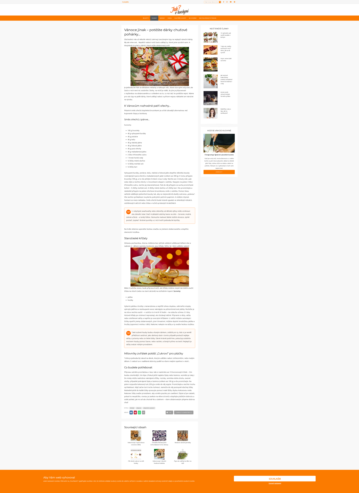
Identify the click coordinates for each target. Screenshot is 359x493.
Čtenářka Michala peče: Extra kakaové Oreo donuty (159, 444)
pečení (132, 408)
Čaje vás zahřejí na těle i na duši (182, 462)
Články (154, 18)
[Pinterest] (234, 2)
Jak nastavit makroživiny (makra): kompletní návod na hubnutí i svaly (226, 79)
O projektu (125, 2)
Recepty (146, 18)
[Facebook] (223, 2)
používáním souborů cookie (184, 481)
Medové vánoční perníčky (183, 442)
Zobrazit (219, 172)
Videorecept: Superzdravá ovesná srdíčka (136, 444)
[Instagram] (227, 2)
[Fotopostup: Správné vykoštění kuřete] (219, 143)
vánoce (138, 408)
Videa (170, 18)
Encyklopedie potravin (207, 18)
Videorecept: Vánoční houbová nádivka (159, 462)
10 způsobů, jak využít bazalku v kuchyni (226, 35)
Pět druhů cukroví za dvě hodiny (136, 462)
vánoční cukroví (149, 408)
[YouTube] (230, 2)
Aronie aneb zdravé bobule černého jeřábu (225, 94)
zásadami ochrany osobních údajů (160, 481)
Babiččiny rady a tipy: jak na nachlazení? (226, 111)
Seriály (162, 18)
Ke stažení (192, 18)
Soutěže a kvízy (180, 18)
